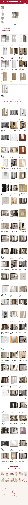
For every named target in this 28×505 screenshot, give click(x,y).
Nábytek (2, 3)
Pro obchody (13, 493)
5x (13, 81)
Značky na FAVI (13, 490)
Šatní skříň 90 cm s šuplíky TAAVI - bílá (15, 69)
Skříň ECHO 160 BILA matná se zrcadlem (6, 94)
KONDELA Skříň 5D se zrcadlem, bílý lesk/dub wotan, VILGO (8, 294)
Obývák (21, 3)
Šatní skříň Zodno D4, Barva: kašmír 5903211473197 (16, 294)
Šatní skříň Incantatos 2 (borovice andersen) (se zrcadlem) (8, 168)
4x (13, 129)
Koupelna (18, 3)
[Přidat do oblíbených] (17, 146)
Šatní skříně (5, 4)
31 (17, 260)
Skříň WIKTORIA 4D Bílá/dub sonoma (23, 231)
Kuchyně (16, 3)
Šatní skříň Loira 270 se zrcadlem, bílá (6, 398)
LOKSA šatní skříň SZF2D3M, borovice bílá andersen (7, 423)
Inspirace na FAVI (14, 491)
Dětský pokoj (16, 483)
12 (17, 159)
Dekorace (4, 3)
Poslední (18, 468)
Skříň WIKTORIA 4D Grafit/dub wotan (14, 206)
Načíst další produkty (13, 466)
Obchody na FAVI (14, 489)
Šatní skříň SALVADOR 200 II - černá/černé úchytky (7, 448)
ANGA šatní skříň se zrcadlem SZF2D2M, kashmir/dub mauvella (17, 385)
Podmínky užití (13, 495)
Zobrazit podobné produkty (5, 30)
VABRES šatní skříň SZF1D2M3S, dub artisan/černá (16, 461)
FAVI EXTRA (13, 494)
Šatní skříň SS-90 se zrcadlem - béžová (15, 44)
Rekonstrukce (12, 3)
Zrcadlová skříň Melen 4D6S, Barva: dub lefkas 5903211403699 (8, 461)
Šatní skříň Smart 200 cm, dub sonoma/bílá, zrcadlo (16, 448)
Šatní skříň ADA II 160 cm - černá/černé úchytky (7, 130)
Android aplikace (25, 488)
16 (8, 35)
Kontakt (2, 489)
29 (17, 121)
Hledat (19, 1)
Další (14, 468)
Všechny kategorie (24, 3)
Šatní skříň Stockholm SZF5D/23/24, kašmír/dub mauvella (8, 206)
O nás (12, 488)
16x (22, 81)
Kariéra (2, 490)
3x (22, 230)
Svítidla (9, 3)
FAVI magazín (13, 492)
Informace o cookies (14, 496)
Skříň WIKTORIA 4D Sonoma (13, 130)
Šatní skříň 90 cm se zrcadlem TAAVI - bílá (6, 44)
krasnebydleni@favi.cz (5, 488)
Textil (7, 3)
